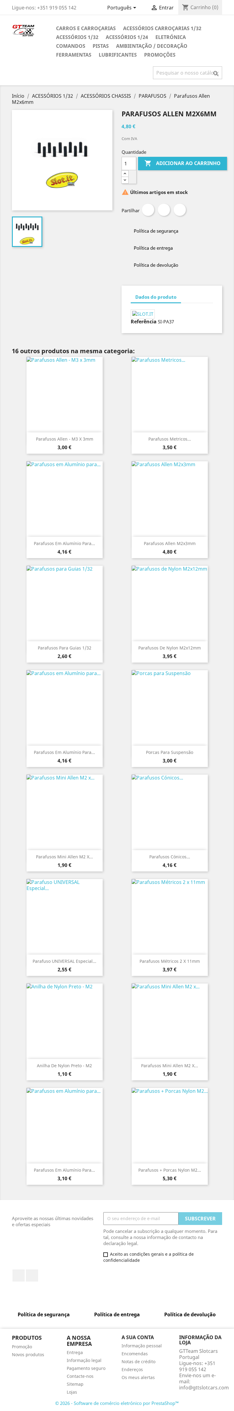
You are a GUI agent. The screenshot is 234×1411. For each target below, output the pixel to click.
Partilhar (148, 210)
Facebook (18, 1275)
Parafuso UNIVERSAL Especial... (64, 961)
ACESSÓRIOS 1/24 (127, 37)
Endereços (132, 1369)
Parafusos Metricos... (169, 439)
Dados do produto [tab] (155, 297)
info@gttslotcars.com (204, 1387)
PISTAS (101, 46)
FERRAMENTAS (73, 54)
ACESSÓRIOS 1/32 (77, 37)
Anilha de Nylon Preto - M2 (64, 1065)
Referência (144, 321)
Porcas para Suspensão (169, 752)
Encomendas (135, 1353)
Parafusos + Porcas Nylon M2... (169, 1170)
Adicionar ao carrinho (182, 163)
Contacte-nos (80, 1376)
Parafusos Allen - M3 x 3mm (64, 439)
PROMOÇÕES (160, 54)
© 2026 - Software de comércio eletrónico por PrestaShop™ (117, 1403)
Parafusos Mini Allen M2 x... (64, 857)
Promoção (22, 1346)
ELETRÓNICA (170, 37)
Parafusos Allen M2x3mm (170, 543)
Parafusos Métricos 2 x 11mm (170, 961)
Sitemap (75, 1384)
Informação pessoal (142, 1346)
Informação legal (84, 1360)
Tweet (164, 210)
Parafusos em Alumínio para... (64, 543)
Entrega (75, 1352)
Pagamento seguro (86, 1368)
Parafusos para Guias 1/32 (64, 648)
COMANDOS (70, 46)
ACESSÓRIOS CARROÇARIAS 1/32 (162, 28)
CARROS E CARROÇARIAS (86, 28)
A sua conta (138, 1337)
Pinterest (180, 210)
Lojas (72, 1392)
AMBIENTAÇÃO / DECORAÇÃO (151, 46)
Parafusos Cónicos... (169, 857)
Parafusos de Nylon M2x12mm (169, 648)
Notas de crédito (138, 1361)
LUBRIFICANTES (118, 54)
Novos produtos (28, 1354)
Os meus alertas (138, 1377)
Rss (32, 1275)
